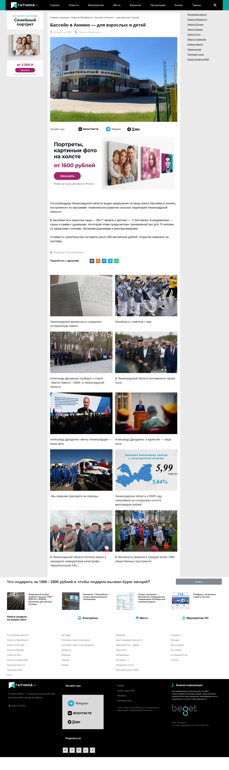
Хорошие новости (16, 665)
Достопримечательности (129, 640)
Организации (157, 5)
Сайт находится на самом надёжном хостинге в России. (190, 724)
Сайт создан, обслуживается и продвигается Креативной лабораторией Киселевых (138, 709)
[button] (199, 582)
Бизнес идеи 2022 (126, 690)
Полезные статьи (196, 54)
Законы (196, 5)
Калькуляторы (124, 700)
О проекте (176, 635)
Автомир (66, 635)
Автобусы (121, 660)
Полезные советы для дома (76, 640)
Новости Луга (194, 34)
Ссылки (175, 660)
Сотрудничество (179, 655)
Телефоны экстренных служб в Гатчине (204, 595)
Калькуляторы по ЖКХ (198, 59)
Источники (176, 650)
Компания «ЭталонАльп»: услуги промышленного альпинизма (96, 597)
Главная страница (59, 17)
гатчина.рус (214, 691)
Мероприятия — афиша (127, 645)
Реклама (175, 640)
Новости (74, 5)
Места (116, 5)
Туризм (65, 660)
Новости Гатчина (195, 24)
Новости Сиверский (197, 39)
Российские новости (197, 14)
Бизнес (179, 5)
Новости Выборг (195, 29)
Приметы (66, 650)
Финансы (66, 655)
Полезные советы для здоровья (78, 645)
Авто (9, 675)
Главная (55, 5)
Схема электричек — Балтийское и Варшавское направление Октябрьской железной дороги (151, 598)
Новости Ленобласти (81, 17)
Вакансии (135, 5)
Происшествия (194, 49)
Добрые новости (195, 44)
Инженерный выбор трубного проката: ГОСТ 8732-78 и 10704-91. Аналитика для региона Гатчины (41, 599)
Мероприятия (96, 5)
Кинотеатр (121, 650)
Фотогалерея (177, 645)
